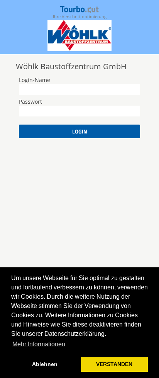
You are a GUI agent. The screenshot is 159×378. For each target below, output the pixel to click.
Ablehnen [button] (45, 364)
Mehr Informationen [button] (38, 344)
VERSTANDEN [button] (114, 364)
